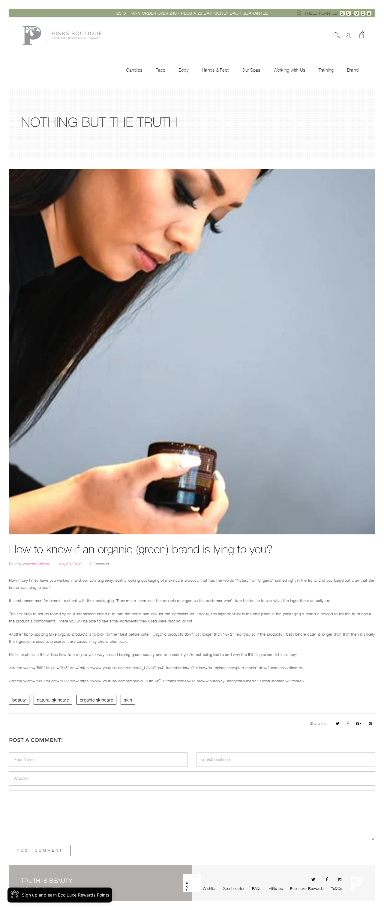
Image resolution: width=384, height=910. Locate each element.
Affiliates (276, 888)
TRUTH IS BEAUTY (46, 880)
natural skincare (53, 699)
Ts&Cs (336, 888)
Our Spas (251, 70)
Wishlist (209, 888)
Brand (352, 70)
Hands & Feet (215, 70)
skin (128, 699)
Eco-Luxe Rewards (307, 888)
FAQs (257, 888)
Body (184, 70)
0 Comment (99, 564)
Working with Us (289, 70)
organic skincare (96, 699)
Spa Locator (234, 888)
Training (326, 70)
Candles (134, 70)
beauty (19, 699)
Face (161, 70)
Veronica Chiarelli (37, 564)
